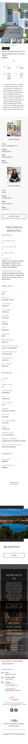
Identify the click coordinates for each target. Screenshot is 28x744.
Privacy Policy (20, 734)
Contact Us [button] (14, 605)
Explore (14, 555)
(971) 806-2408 (6, 198)
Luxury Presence (14, 726)
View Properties (14, 647)
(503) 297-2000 (8, 679)
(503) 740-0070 (6, 151)
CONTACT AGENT (14, 216)
